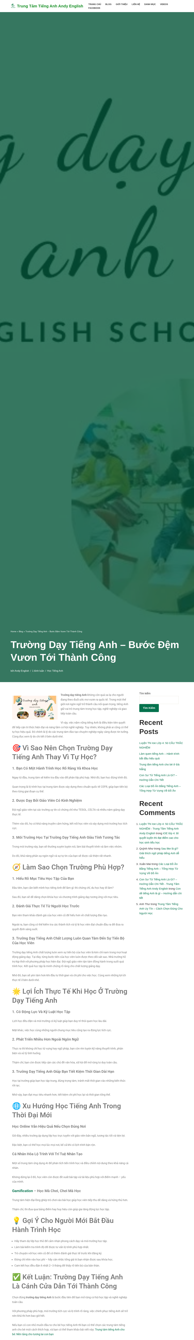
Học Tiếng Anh (55, 670)
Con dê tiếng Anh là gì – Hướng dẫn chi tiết (160, 893)
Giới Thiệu (121, 4)
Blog (108, 4)
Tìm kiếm (145, 693)
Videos (164, 4)
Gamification (22, 1191)
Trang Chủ (94, 4)
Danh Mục (150, 4)
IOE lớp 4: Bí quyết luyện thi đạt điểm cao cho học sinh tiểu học (159, 838)
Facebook (94, 8)
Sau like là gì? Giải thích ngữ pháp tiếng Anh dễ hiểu (159, 853)
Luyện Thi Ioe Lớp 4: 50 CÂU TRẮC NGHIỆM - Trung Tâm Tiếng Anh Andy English (161, 828)
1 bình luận (38, 670)
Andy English (22, 670)
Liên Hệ (136, 4)
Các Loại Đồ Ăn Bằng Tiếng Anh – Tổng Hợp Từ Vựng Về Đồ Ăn (158, 869)
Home (13, 631)
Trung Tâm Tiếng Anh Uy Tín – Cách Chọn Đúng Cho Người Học (161, 909)
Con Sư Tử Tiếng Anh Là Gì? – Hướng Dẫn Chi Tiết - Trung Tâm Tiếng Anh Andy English (159, 884)
